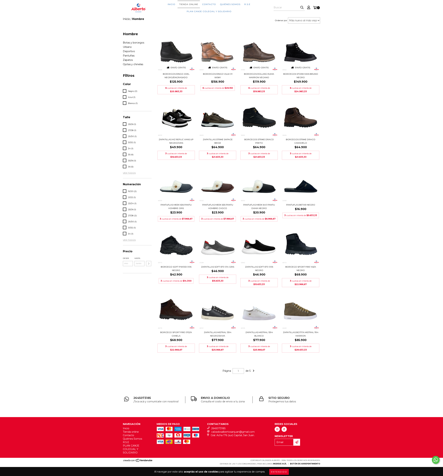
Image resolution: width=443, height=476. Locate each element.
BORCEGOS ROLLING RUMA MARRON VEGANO (259, 76)
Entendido (279, 471)
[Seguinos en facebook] (284, 429)
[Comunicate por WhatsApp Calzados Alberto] (436, 460)
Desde (126, 258)
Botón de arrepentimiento (305, 464)
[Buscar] (302, 8)
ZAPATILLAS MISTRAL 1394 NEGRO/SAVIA (217, 334)
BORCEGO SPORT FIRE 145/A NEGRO (300, 268)
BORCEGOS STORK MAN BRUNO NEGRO (300, 76)
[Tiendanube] (138, 461)
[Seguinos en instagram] (277, 429)
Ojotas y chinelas (133, 64)
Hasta (137, 258)
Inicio (171, 4)
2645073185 (218, 428)
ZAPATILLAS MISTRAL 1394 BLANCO (259, 334)
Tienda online (188, 4)
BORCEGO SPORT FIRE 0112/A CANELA (176, 334)
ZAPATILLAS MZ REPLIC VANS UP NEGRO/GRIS (176, 141)
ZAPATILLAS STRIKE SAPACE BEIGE (218, 141)
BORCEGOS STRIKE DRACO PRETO (259, 141)
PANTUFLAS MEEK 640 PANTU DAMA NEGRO (259, 206)
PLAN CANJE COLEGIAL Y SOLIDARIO (209, 11)
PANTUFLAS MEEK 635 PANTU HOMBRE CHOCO (217, 206)
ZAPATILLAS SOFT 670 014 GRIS (217, 266)
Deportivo (129, 51)
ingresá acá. (280, 464)
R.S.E (247, 4)
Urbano (127, 47)
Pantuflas (128, 55)
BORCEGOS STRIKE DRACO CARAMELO (300, 141)
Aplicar (148, 263)
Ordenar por (281, 20)
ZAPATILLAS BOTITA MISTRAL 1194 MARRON (300, 334)
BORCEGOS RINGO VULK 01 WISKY (217, 76)
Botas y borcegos (133, 42)
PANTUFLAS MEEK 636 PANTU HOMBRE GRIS (176, 206)
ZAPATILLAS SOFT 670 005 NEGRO (259, 268)
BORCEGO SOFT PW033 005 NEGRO (176, 268)
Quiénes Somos (230, 4)
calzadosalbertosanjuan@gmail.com (233, 431)
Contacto (209, 4)
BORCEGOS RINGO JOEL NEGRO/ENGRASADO (176, 76)
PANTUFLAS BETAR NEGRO (300, 204)
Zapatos (128, 60)
